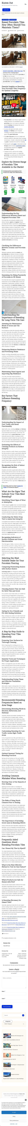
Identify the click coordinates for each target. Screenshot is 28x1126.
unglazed (17, 81)
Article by (5, 71)
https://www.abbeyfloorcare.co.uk (10, 920)
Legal (16, 1124)
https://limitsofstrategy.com (8, 931)
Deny (14, 1116)
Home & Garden (5, 19)
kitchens (6, 131)
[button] (26, 1100)
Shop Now (5, 192)
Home (3, 13)
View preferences (14, 1121)
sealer (14, 144)
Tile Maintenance (13, 19)
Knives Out (7, 3)
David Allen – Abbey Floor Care (15, 71)
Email (3, 998)
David (21, 67)
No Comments (21, 30)
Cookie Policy (12, 1124)
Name (3, 991)
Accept (14, 1112)
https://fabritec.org (20, 925)
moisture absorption (9, 127)
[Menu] (25, 4)
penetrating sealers (20, 146)
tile (25, 140)
